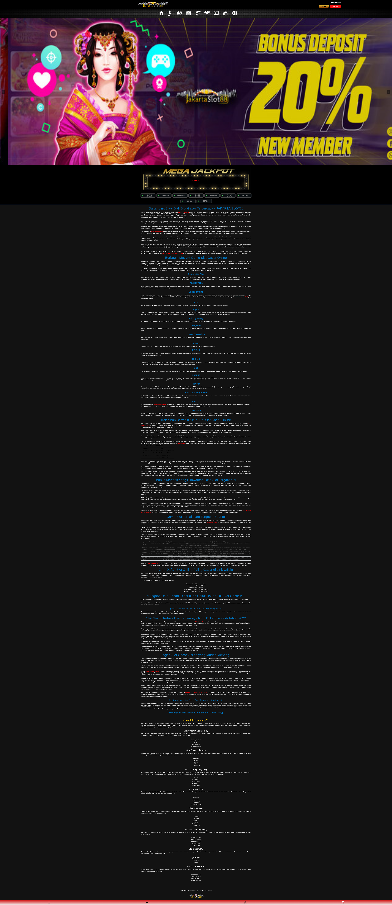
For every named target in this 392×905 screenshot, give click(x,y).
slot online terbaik (200, 622)
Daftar (335, 6)
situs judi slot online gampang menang (196, 692)
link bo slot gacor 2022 (241, 297)
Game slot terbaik (212, 522)
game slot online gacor (153, 563)
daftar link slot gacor (157, 231)
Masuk (323, 6)
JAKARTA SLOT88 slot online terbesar (172, 253)
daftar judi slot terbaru (152, 671)
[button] (3, 92)
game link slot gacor (183, 212)
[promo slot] (196, 91)
